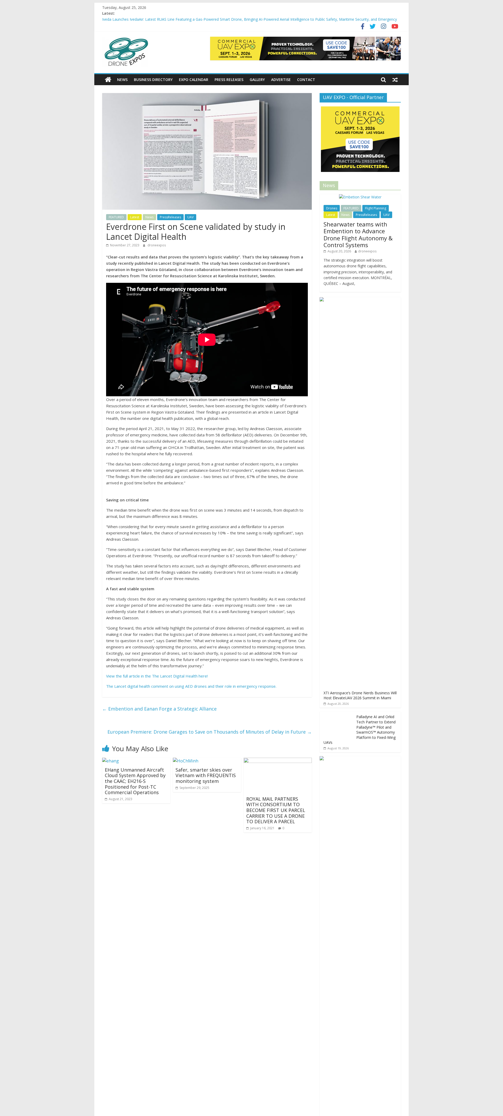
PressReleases (170, 217)
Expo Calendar (193, 79)
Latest (134, 217)
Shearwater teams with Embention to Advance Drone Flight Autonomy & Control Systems (358, 234)
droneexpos (156, 245)
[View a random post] (395, 79)
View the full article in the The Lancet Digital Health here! (157, 676)
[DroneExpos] (108, 79)
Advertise (281, 79)
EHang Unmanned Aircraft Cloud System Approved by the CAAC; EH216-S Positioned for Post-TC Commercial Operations (135, 781)
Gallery (257, 79)
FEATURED (116, 217)
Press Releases (229, 79)
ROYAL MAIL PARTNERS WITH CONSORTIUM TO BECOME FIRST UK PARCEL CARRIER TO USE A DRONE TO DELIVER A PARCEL (275, 810)
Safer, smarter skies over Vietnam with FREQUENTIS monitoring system (206, 775)
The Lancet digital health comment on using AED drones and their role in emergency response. (191, 686)
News (122, 79)
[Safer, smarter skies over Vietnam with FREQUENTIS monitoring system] (185, 761)
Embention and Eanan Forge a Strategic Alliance (159, 709)
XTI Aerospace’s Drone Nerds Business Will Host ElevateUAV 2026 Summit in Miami (360, 695)
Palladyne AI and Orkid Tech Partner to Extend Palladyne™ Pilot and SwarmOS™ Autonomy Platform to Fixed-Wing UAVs (360, 729)
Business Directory (153, 79)
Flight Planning (375, 208)
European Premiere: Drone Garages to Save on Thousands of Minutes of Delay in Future (209, 732)
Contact (306, 79)
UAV (190, 217)
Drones (331, 208)
